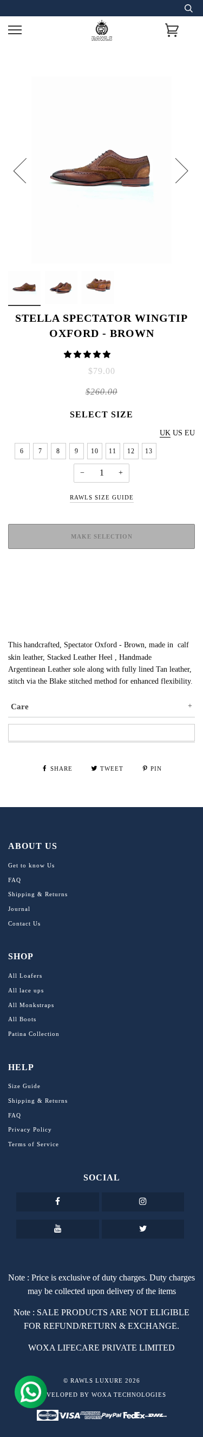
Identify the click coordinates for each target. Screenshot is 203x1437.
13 (149, 451)
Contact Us (24, 923)
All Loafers (25, 975)
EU (190, 433)
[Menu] (15, 30)
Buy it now (102, 577)
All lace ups (26, 990)
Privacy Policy (30, 1129)
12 (131, 451)
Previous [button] (26, 170)
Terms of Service (33, 1144)
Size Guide (24, 1086)
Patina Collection (34, 1033)
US (177, 433)
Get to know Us (31, 865)
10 (95, 451)
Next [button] (175, 170)
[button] (88, 355)
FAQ (14, 880)
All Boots (22, 1019)
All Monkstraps (31, 1005)
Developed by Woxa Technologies (101, 1394)
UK (165, 433)
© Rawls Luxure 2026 (101, 1380)
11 (112, 451)
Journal (19, 908)
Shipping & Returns (38, 894)
